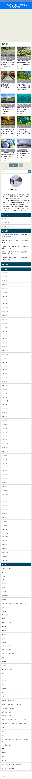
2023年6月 (4, 420)
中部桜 (3, 587)
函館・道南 (5, 615)
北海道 (3, 618)
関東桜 (3, 748)
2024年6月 (4, 373)
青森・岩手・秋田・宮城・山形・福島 (11, 764)
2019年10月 (5, 536)
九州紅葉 (4, 599)
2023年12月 (5, 397)
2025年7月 (4, 323)
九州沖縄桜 (5, 595)
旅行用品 (4, 665)
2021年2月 (4, 525)
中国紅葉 (4, 583)
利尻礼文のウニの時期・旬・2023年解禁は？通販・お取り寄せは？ (23, 153)
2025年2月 (4, 342)
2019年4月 (4, 544)
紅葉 (3, 727)
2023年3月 (4, 432)
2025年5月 (4, 331)
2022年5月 (4, 470)
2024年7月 (4, 369)
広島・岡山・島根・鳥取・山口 (10, 653)
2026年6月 (4, 280)
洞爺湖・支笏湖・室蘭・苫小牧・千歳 (11, 704)
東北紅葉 (4, 681)
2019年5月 (4, 540)
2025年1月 (4, 346)
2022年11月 (5, 447)
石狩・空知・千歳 (6, 715)
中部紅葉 (4, 591)
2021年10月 (5, 498)
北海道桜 (4, 626)
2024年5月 (4, 377)
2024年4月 (4, 381)
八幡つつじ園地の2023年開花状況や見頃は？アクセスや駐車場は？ (7, 85)
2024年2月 (4, 389)
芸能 (3, 731)
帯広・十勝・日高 (6, 649)
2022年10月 (5, 451)
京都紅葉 (4, 611)
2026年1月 (4, 300)
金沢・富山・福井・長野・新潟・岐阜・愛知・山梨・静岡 (15, 740)
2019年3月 (4, 548)
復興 (3, 657)
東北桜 (3, 677)
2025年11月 (5, 307)
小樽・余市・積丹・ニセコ (9, 646)
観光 (3, 735)
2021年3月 (4, 521)
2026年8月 (4, 272)
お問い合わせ (5, 222)
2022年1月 (4, 486)
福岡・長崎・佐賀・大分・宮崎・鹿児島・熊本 (14, 723)
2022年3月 (4, 478)
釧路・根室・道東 (6, 745)
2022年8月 (4, 459)
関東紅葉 (4, 752)
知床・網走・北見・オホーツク (10, 712)
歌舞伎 (3, 696)
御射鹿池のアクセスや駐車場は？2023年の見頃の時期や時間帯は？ (23, 109)
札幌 (3, 673)
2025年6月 (4, 327)
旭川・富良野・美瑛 (7, 669)
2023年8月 (4, 412)
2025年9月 (4, 315)
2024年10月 (5, 358)
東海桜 (3, 684)
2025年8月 (4, 319)
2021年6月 (4, 509)
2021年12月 (5, 490)
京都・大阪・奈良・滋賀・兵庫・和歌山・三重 (14, 603)
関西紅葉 (4, 760)
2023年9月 (4, 408)
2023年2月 (4, 436)
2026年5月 (4, 284)
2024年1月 (4, 393)
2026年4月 (4, 288)
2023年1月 (4, 439)
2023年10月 (5, 404)
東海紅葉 (4, 688)
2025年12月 (5, 303)
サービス (4, 572)
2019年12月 (5, 529)
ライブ (3, 576)
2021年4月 (4, 517)
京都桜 (3, 607)
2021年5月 (4, 513)
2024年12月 (5, 350)
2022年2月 (4, 482)
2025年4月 (4, 335)
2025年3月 (4, 338)
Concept (4, 218)
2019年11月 (5, 533)
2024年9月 (4, 362)
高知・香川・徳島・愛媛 (8, 768)
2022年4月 (4, 474)
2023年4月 (4, 428)
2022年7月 (4, 463)
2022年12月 (5, 443)
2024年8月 (4, 366)
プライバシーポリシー (7, 226)
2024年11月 (5, 354)
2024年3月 (4, 385)
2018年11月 (5, 552)
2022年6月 (4, 467)
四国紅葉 (4, 642)
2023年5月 (4, 424)
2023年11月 (5, 401)
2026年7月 (4, 276)
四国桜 (3, 638)
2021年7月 (4, 505)
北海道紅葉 (5, 630)
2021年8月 (4, 502)
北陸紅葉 (4, 634)
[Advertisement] (16, 25)
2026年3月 (4, 292)
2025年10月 (5, 311)
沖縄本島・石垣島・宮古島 (9, 700)
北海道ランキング (6, 622)
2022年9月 (4, 455)
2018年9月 (4, 556)
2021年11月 (5, 494)
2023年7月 (4, 416)
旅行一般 (4, 661)
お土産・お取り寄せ (7, 568)
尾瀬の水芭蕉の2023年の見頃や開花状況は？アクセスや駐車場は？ (7, 109)
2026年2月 (4, 296)
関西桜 (3, 756)
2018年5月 (4, 560)
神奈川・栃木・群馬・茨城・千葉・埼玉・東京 (14, 719)
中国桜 (3, 580)
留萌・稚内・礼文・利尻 (8, 708)
